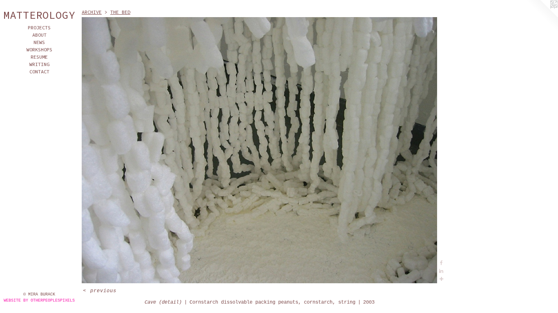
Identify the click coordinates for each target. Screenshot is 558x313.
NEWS (39, 42)
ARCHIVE (92, 12)
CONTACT (39, 71)
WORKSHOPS (39, 49)
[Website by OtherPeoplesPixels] (541, 16)
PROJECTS (39, 27)
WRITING (39, 64)
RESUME (39, 57)
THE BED (120, 12)
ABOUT (39, 35)
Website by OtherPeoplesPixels (39, 300)
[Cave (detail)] (259, 150)
